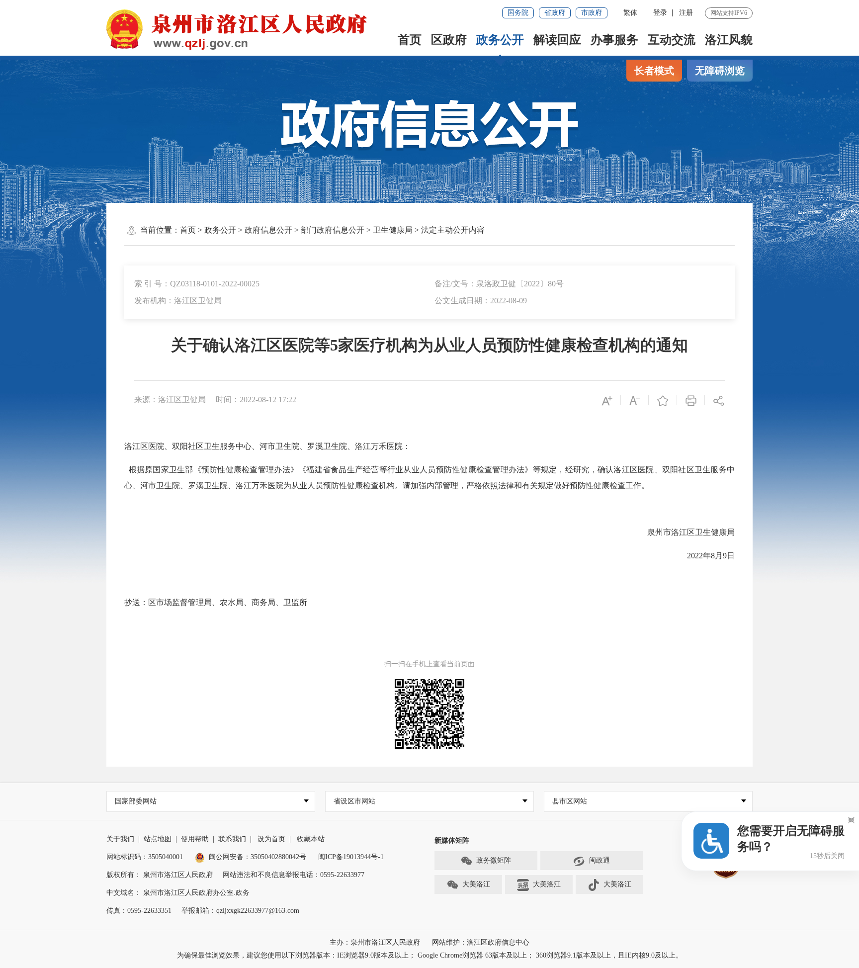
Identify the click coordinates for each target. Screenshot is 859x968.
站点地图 (158, 839)
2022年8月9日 (711, 555)
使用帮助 (195, 839)
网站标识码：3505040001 (144, 857)
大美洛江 (476, 884)
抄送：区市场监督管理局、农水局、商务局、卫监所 (215, 602)
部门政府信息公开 (332, 230)
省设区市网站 (354, 801)
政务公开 (500, 39)
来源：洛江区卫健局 (170, 399)
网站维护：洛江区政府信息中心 (480, 942)
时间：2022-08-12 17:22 (256, 399)
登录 (660, 12)
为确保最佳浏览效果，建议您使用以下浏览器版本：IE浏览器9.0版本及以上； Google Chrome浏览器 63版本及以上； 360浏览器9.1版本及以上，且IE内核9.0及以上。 (430, 955)
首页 (410, 39)
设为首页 (271, 839)
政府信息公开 (268, 230)
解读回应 (557, 39)
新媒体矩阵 (451, 840)
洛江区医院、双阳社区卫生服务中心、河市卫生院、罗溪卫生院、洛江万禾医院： (267, 446)
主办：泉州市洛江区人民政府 (375, 942)
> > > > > (332, 230)
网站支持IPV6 (728, 12)
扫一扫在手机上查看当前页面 (429, 664)
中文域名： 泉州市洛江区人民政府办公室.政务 (178, 892)
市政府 (591, 12)
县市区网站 (569, 801)
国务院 (518, 12)
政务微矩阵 (493, 860)
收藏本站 (311, 839)
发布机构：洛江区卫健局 (178, 300)
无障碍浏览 (720, 70)
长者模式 (654, 70)
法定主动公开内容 (453, 230)
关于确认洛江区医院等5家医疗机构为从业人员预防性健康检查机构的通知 (429, 345)
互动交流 (671, 39)
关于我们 (120, 839)
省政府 (554, 12)
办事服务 (614, 39)
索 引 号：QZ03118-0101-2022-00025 (196, 283)
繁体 (630, 12)
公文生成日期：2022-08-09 (480, 300)
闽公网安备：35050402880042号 (257, 857)
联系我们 (232, 839)
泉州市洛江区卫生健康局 (691, 532)
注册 (686, 12)
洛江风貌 (729, 39)
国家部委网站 (136, 801)
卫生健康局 (393, 230)
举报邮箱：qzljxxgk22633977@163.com (240, 910)
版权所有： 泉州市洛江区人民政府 (159, 875)
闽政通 (599, 860)
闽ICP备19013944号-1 (351, 857)
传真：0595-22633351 (139, 910)
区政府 (449, 39)
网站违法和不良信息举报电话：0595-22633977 (293, 875)
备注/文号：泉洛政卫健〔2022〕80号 (499, 283)
